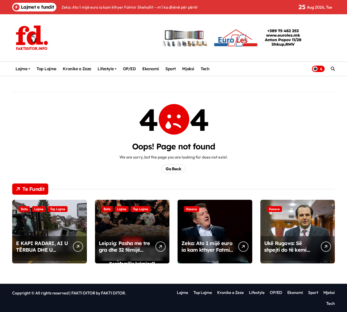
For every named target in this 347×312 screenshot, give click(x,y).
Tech (205, 68)
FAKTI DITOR (83, 292)
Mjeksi (188, 68)
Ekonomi (150, 68)
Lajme (21, 68)
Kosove (191, 209)
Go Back (173, 168)
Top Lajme (46, 68)
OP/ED (129, 68)
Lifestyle (106, 68)
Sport (170, 68)
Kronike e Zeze (77, 68)
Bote (24, 209)
